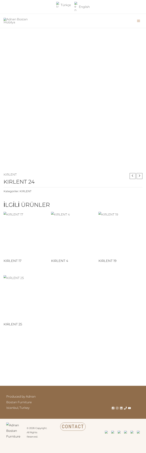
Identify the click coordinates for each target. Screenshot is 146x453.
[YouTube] (129, 408)
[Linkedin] (121, 408)
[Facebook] (113, 408)
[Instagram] (117, 408)
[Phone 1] (125, 408)
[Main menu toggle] (138, 21)
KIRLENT (10, 174)
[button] (73, 427)
